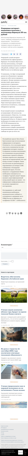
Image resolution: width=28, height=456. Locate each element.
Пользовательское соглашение (7, 429)
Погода (2, 432)
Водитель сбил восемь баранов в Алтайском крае (12, 278)
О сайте (2, 434)
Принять (20, 452)
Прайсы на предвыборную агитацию (8, 436)
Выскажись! (5, 54)
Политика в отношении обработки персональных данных (12, 441)
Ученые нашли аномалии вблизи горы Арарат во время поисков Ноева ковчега (13, 312)
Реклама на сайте (4, 431)
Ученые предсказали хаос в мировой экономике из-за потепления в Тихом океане (13, 388)
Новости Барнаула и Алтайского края (8, 438)
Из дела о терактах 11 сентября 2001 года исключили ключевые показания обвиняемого (11, 352)
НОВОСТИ (3, 25)
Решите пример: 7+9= (6, 261)
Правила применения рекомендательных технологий (11, 440)
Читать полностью (14, 305)
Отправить (5, 263)
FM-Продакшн (4, 427)
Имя (2, 247)
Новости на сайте (4, 426)
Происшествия (12, 25)
